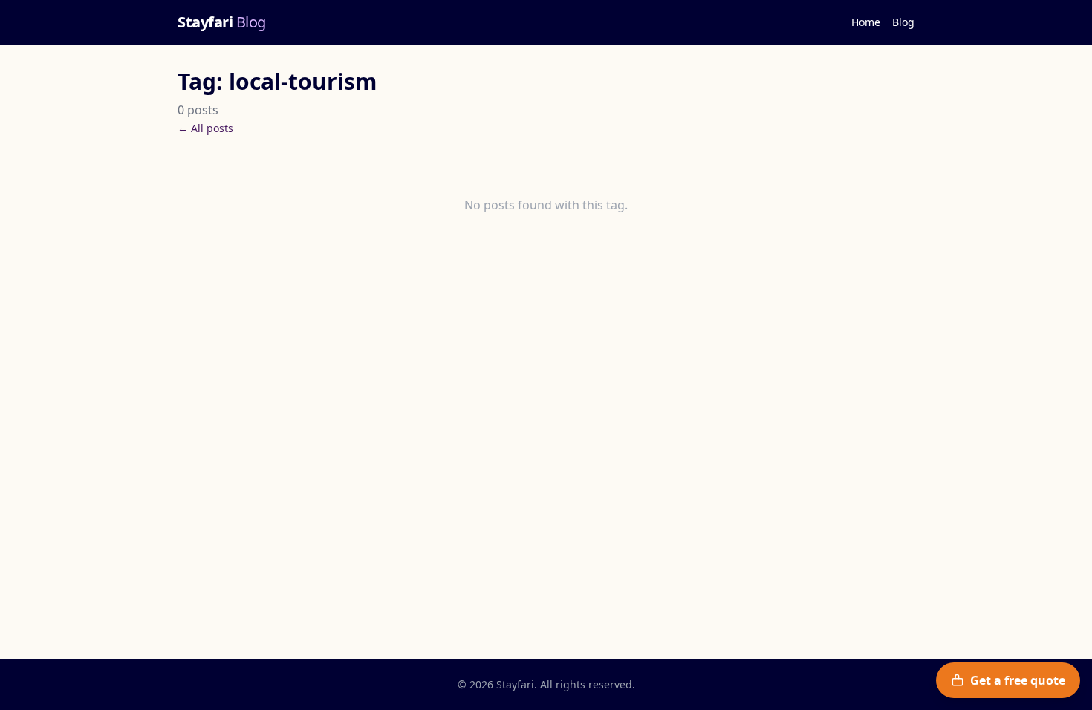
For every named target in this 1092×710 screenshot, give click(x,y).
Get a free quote (1017, 680)
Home (865, 22)
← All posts (205, 128)
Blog (903, 22)
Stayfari (222, 22)
